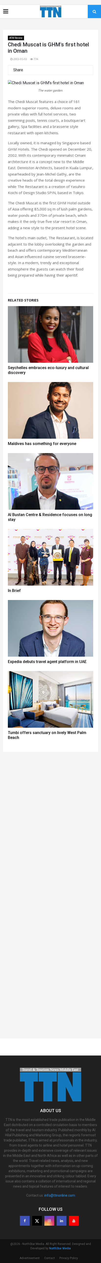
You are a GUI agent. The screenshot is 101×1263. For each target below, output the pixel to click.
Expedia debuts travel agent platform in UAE (47, 661)
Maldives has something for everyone (42, 443)
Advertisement (30, 1258)
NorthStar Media (60, 1248)
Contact (49, 1258)
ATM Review (16, 38)
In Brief (14, 590)
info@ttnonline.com (59, 1195)
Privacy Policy (68, 1258)
